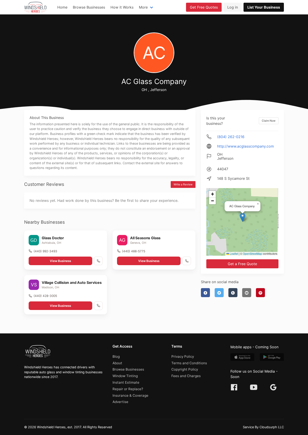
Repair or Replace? (128, 389)
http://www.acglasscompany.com (245, 146)
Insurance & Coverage (130, 395)
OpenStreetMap (252, 253)
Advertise (120, 402)
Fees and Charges (186, 376)
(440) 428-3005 (45, 296)
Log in (232, 7)
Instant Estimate (126, 382)
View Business (60, 261)
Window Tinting (125, 376)
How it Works (121, 7)
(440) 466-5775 (133, 251)
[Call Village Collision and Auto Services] (98, 305)
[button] (242, 217)
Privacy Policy (182, 356)
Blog (116, 356)
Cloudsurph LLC (272, 427)
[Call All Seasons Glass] (186, 261)
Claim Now (269, 120)
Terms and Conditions (189, 363)
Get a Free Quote (242, 264)
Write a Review (183, 184)
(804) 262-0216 (230, 136)
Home (62, 7)
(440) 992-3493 (45, 251)
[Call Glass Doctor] (98, 261)
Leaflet (233, 253)
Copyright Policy (184, 369)
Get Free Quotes (204, 7)
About (117, 363)
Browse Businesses (89, 7)
